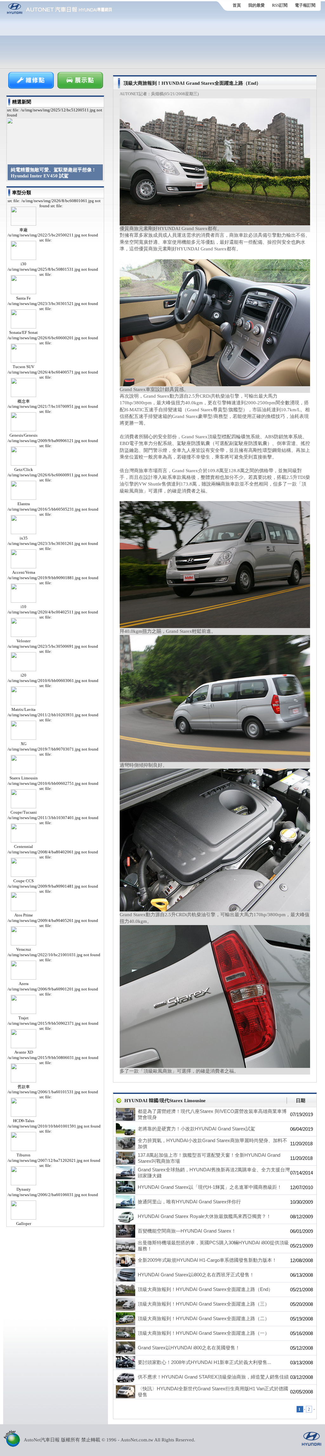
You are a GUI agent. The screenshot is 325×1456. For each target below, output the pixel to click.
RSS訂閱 (280, 5)
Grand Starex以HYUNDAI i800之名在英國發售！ (189, 1347)
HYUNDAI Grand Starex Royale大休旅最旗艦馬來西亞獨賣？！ (204, 1216)
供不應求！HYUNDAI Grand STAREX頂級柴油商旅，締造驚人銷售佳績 (213, 1377)
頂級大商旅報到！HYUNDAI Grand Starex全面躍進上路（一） (203, 1333)
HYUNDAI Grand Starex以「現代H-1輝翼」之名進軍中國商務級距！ (210, 1187)
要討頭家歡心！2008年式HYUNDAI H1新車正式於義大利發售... (204, 1362)
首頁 (237, 5)
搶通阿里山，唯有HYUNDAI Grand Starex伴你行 (189, 1201)
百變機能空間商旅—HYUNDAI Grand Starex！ (187, 1231)
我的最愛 (256, 5)
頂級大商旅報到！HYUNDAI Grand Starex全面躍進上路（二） (203, 1318)
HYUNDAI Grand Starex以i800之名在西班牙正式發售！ (196, 1274)
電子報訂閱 (305, 5)
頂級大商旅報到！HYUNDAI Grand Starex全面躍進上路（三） (203, 1304)
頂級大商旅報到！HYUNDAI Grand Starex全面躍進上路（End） (205, 1289)
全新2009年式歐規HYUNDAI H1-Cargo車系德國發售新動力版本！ (207, 1260)
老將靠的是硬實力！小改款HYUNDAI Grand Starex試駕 (196, 1128)
